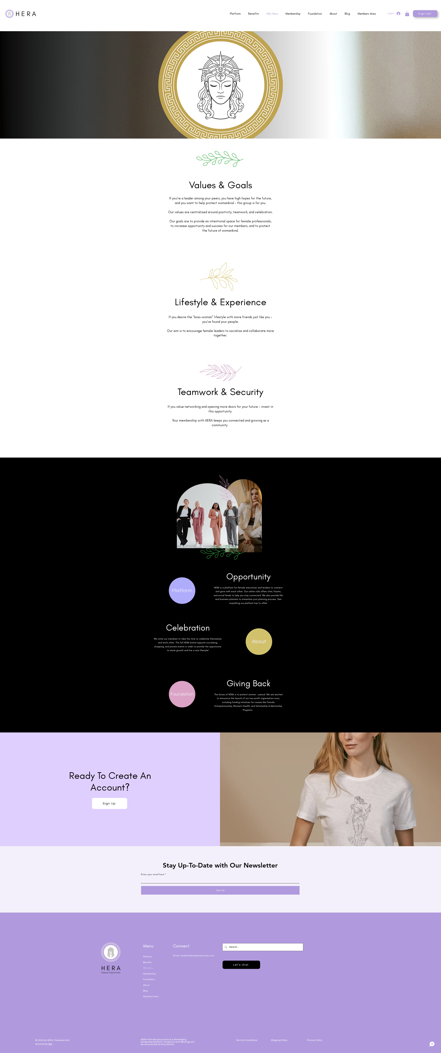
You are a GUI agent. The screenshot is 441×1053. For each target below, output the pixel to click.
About (146, 985)
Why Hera (148, 967)
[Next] (421, 84)
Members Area (150, 996)
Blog (145, 990)
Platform (147, 956)
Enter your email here (152, 874)
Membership (149, 973)
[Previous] (19, 84)
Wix (50, 1044)
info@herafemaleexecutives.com (197, 955)
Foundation (149, 979)
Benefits (147, 962)
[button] (407, 13)
